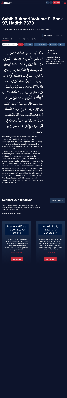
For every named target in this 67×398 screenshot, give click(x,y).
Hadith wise (48, 35)
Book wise (59, 35)
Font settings (38, 39)
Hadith (11, 29)
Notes (27, 39)
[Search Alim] (47, 2)
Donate (58, 2)
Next (61, 44)
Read (7, 39)
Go (21, 44)
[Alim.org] (7, 2)
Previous (53, 44)
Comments (17, 39)
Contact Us (52, 63)
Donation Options (57, 200)
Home (4, 29)
